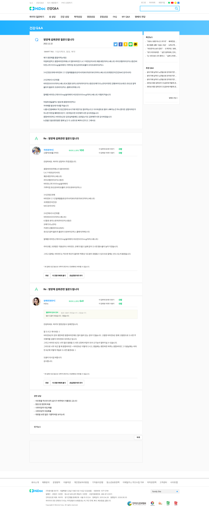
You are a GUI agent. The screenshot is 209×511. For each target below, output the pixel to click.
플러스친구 (175, 3)
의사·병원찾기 (52, 3)
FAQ (115, 17)
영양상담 (91, 17)
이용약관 (67, 482)
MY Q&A (126, 17)
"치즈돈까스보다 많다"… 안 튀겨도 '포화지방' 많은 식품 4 (162, 49)
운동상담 (104, 17)
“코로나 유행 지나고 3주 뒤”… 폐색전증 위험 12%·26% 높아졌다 (162, 41)
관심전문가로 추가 (76, 276)
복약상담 (78, 17)
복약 (73, 51)
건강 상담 (65, 17)
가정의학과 (60, 51)
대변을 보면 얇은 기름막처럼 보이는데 (49, 414)
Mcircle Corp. (59, 505)
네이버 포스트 (169, 3)
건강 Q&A (40, 3)
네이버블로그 (131, 44)
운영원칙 (56, 482)
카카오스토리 (126, 44)
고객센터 (163, 482)
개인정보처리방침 (81, 482)
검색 (176, 8)
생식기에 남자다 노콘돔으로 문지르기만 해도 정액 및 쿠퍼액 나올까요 (162, 72)
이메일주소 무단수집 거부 (133, 482)
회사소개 (35, 482)
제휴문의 (45, 482)
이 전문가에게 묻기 (59, 276)
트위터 (116, 44)
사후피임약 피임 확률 (43, 408)
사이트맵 (174, 482)
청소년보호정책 (112, 482)
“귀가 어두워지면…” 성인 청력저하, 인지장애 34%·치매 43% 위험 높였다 (162, 52)
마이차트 (152, 3)
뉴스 (31, 3)
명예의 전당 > (173, 98)
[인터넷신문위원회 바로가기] (138, 505)
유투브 (172, 3)
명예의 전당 (140, 17)
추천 (46, 276)
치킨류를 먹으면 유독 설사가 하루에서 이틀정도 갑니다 (56, 401)
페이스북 (178, 3)
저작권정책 (151, 482)
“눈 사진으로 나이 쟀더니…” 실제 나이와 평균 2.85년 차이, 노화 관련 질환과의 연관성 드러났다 (162, 56)
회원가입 (162, 3)
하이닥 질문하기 (37, 17)
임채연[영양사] (49, 301)
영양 (68, 51)
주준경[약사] (49, 150)
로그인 (143, 3)
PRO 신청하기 (66, 3)
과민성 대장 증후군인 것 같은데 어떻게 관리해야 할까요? (162, 83)
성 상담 (52, 17)
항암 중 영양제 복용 (42, 404)
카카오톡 (135, 44)
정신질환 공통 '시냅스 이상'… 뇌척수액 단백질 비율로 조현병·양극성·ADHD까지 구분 (162, 45)
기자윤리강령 (97, 482)
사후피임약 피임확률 (43, 411)
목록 (138, 437)
